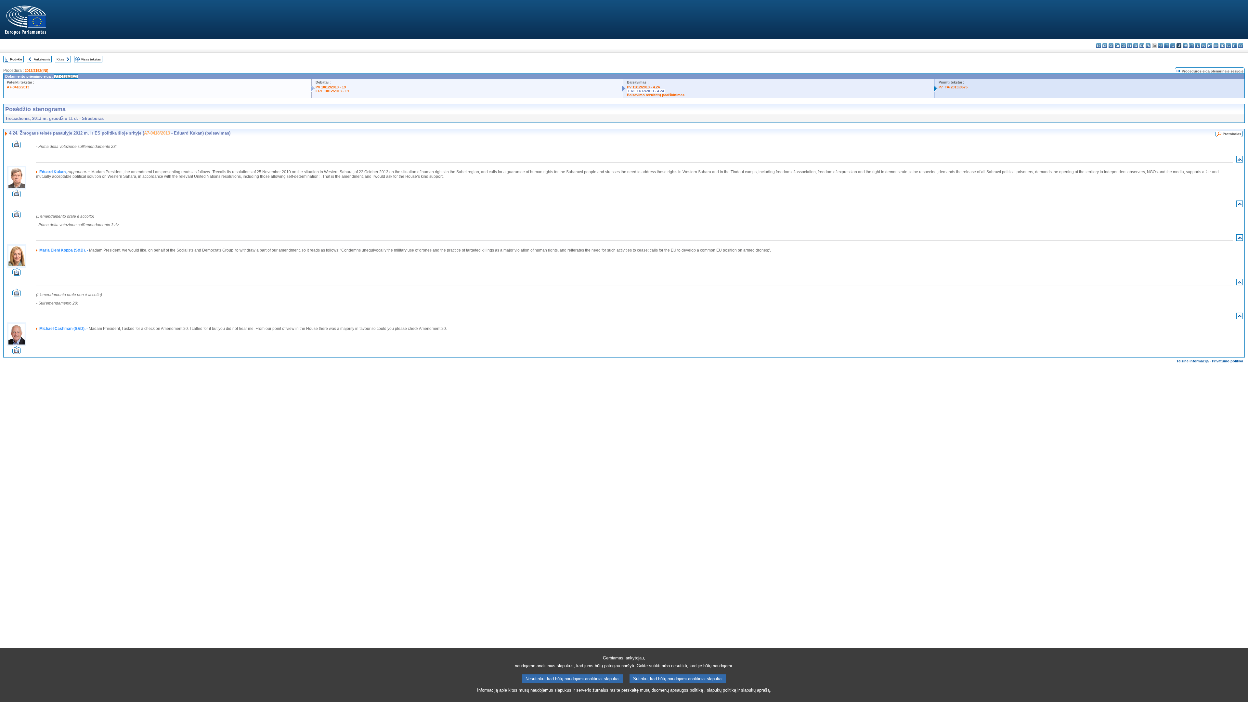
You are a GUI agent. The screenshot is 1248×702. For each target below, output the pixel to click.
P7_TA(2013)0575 (953, 87)
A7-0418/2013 (18, 87)
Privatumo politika (1227, 361)
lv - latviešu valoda (1172, 45)
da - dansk (1117, 45)
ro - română (1216, 45)
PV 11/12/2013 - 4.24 (643, 87)
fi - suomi (1234, 45)
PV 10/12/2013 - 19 (331, 87)
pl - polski (1203, 45)
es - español (1104, 45)
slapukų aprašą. (756, 690)
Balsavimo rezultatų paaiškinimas (655, 95)
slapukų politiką (721, 690)
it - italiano (1166, 45)
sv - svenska (1240, 45)
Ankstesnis (42, 59)
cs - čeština (1111, 45)
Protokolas (1232, 134)
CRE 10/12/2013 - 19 (332, 91)
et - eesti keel (1129, 45)
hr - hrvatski (1160, 45)
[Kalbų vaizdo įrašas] (16, 146)
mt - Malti (1191, 45)
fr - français (1148, 45)
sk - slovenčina (1222, 45)
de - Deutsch (1123, 45)
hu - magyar (1185, 45)
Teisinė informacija (1192, 361)
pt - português (1209, 45)
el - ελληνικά (1135, 45)
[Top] (1239, 160)
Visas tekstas (91, 59)
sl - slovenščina (1228, 45)
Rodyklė (16, 59)
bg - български (1098, 45)
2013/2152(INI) (36, 70)
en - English (1141, 45)
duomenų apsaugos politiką (677, 690)
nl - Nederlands (1197, 45)
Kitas (60, 59)
